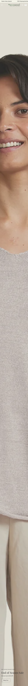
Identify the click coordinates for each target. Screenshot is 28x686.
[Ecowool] (14, 5)
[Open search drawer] (22, 5)
